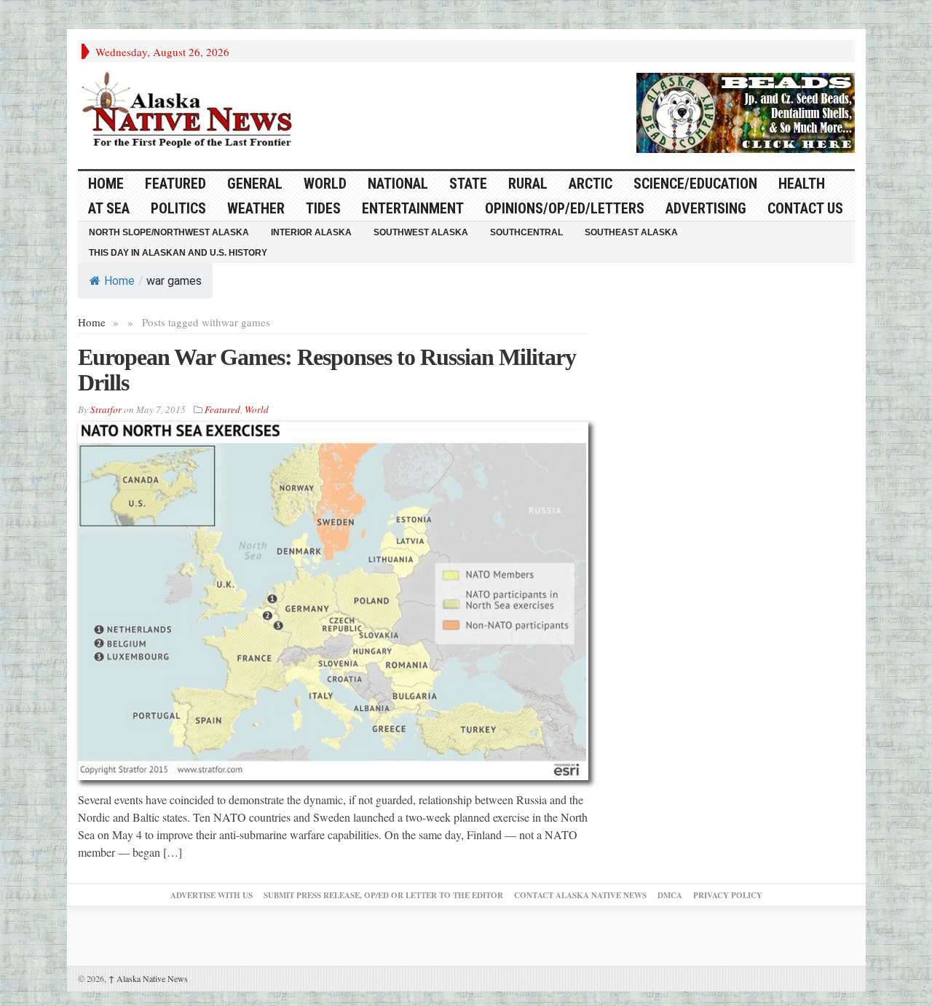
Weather (256, 208)
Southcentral (526, 232)
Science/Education (695, 183)
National (398, 183)
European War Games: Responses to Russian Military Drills (327, 370)
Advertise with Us (211, 895)
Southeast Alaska (631, 232)
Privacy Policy (727, 895)
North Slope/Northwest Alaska (169, 232)
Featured (175, 183)
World (325, 183)
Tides (323, 208)
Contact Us (805, 208)
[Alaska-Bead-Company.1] (745, 110)
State (468, 183)
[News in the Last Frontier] (191, 111)
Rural (528, 183)
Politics (178, 208)
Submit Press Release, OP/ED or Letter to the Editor (383, 895)
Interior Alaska (311, 232)
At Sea (109, 208)
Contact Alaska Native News (580, 895)
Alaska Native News (148, 978)
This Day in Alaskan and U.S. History (178, 253)
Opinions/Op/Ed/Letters (564, 208)
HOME (106, 183)
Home (119, 281)
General (255, 183)
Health (801, 183)
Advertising (706, 208)
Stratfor (106, 409)
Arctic (590, 183)
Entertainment (413, 208)
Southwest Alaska (421, 232)
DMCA (669, 895)
